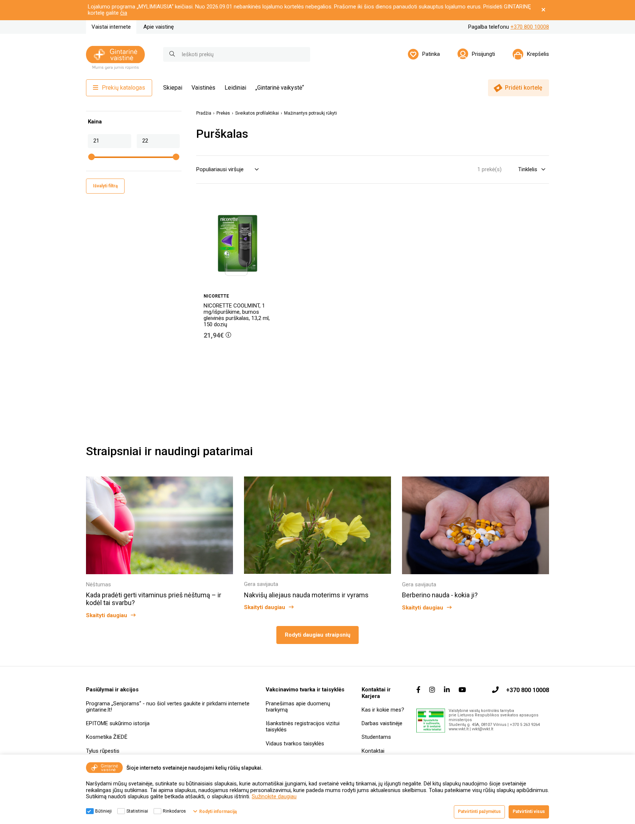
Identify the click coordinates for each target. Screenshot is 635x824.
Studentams (376, 737)
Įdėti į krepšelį (241, 356)
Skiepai (172, 87)
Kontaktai (373, 751)
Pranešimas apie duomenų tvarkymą (298, 706)
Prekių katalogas (123, 87)
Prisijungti (483, 54)
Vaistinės (203, 87)
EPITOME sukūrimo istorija (118, 723)
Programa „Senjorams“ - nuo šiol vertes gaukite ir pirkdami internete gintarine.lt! (168, 706)
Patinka (431, 54)
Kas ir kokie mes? (383, 709)
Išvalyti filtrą (105, 185)
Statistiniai (137, 811)
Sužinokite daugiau (274, 796)
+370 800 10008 (529, 27)
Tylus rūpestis (102, 751)
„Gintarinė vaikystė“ (279, 87)
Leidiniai (235, 87)
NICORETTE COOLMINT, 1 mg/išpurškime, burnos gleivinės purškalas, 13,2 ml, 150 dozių (237, 315)
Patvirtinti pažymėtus (479, 811)
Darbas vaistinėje (382, 723)
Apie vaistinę (158, 27)
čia (123, 13)
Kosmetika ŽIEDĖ (107, 737)
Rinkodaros (174, 811)
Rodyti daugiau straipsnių (317, 635)
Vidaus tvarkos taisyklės (295, 743)
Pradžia (203, 113)
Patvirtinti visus (529, 811)
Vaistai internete (111, 27)
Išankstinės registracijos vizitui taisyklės (303, 726)
